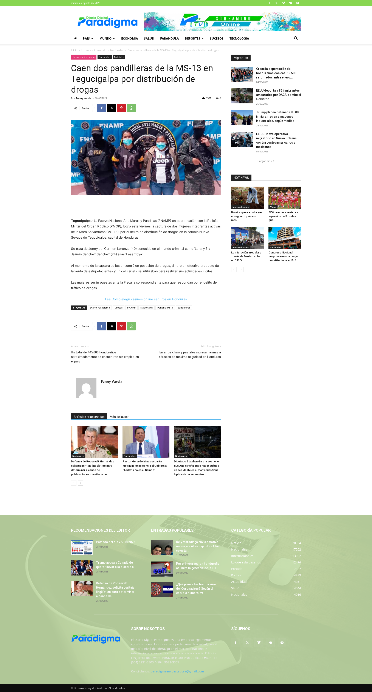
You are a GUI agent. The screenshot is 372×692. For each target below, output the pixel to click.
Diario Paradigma (100, 307)
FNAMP (131, 307)
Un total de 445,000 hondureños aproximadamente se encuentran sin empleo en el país (105, 356)
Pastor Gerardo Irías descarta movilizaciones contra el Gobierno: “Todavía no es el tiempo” (144, 466)
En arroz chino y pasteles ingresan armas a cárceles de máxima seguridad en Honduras (190, 354)
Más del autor (119, 417)
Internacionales (240, 207)
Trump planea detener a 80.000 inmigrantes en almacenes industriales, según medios (278, 116)
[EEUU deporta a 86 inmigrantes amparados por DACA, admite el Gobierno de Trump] (242, 95)
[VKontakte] (290, 3)
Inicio (74, 50)
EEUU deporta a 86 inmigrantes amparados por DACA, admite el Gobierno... (278, 95)
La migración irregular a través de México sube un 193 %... (246, 256)
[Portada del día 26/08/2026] (82, 547)
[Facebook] (269, 3)
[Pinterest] (121, 108)
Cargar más (264, 161)
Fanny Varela (83, 98)
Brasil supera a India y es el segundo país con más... (246, 216)
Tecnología (239, 38)
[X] (276, 3)
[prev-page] (73, 483)
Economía (129, 38)
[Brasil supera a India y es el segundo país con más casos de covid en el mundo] (247, 198)
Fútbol (273, 207)
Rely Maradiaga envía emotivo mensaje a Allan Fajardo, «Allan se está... (198, 546)
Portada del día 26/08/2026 (115, 542)
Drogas (118, 307)
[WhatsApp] (131, 108)
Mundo (105, 38)
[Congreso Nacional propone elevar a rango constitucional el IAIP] (284, 238)
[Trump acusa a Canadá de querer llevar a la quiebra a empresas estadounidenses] (82, 567)
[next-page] (80, 483)
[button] (296, 39)
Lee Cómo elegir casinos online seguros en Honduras (146, 299)
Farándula (169, 38)
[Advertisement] (146, 207)
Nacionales (117, 50)
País (86, 38)
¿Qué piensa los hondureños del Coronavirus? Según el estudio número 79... (196, 589)
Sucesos (216, 38)
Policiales (119, 56)
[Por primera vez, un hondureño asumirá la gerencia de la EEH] (162, 569)
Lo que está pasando (93, 50)
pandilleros (184, 307)
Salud (149, 38)
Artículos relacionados (89, 417)
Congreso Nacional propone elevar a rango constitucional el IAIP (283, 256)
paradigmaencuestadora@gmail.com (177, 671)
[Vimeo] (283, 3)
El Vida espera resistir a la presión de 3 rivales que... (283, 216)
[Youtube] (297, 3)
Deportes (192, 38)
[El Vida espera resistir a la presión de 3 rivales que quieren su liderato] (284, 198)
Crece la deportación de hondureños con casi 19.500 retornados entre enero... (276, 73)
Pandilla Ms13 (165, 307)
